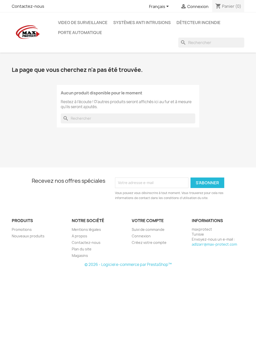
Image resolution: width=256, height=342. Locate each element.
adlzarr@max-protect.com (214, 244)
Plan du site (82, 249)
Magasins (80, 255)
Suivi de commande (148, 229)
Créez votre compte (149, 242)
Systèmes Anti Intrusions (142, 22)
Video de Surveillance (83, 22)
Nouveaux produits (28, 236)
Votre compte (148, 220)
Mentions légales (86, 229)
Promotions (22, 229)
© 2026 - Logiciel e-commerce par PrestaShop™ (128, 264)
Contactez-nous (28, 6)
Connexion (141, 236)
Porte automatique (80, 32)
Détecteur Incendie (198, 22)
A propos (79, 236)
